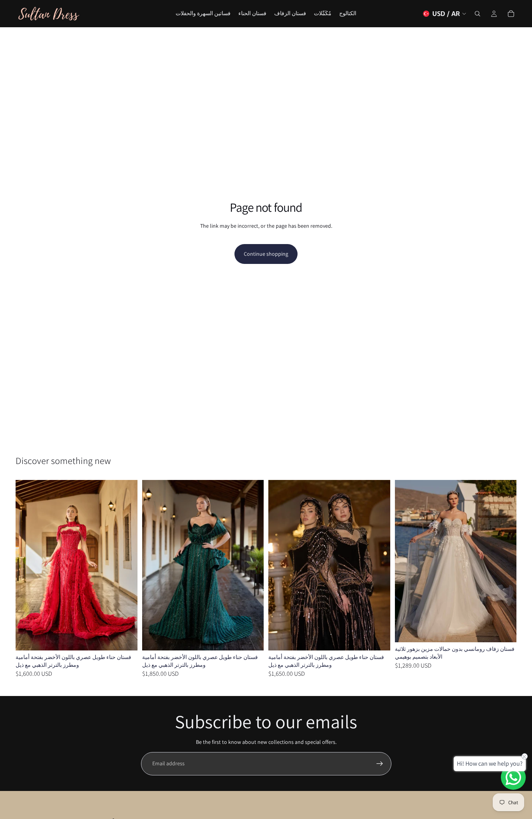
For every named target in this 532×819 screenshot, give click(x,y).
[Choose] (125, 638)
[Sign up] (380, 764)
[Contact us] (513, 777)
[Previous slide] (27, 565)
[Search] (477, 13)
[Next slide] (125, 565)
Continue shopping (266, 253)
